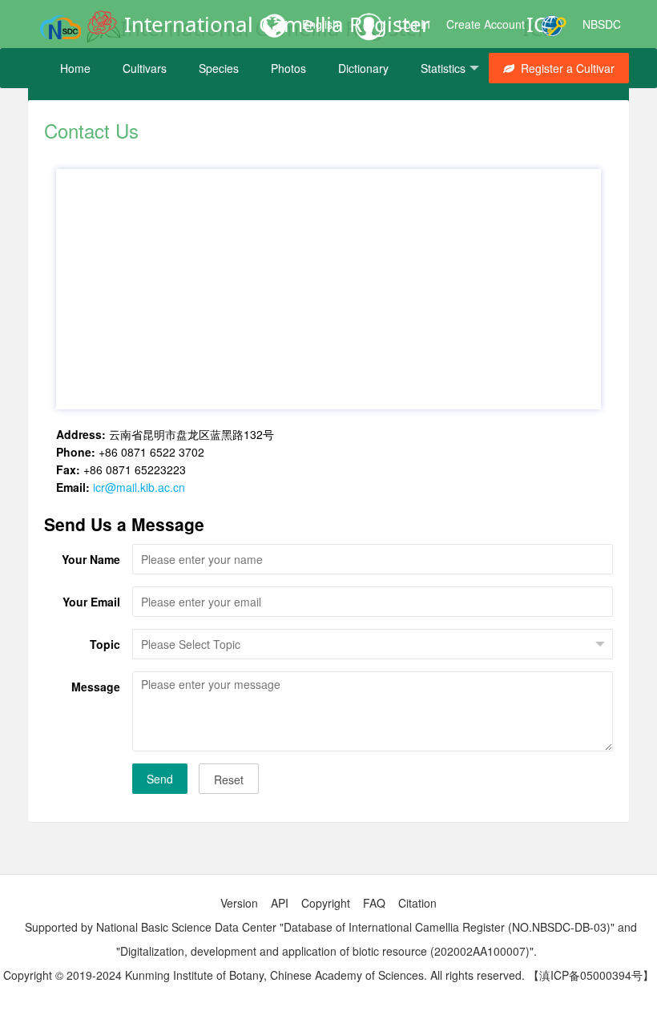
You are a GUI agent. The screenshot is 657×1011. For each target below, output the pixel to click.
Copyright (325, 903)
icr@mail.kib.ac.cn (139, 487)
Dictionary (363, 68)
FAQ (374, 903)
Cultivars (145, 68)
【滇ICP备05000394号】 (591, 975)
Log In (414, 24)
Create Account (485, 24)
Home (75, 68)
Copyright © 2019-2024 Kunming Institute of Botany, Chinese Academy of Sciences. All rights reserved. (264, 975)
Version (239, 903)
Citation (417, 903)
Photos (288, 68)
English (320, 24)
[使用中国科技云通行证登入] (553, 24)
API (279, 903)
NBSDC (601, 24)
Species (219, 68)
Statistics (443, 68)
